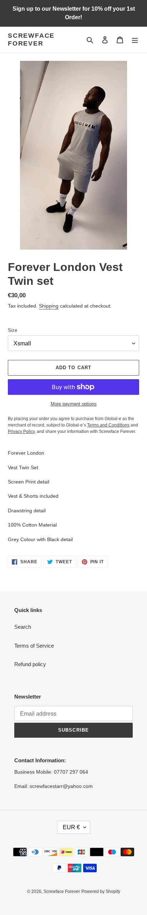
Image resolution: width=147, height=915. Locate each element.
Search (22, 627)
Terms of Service (34, 646)
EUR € (71, 827)
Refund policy (30, 664)
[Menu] (134, 39)
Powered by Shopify (100, 891)
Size (12, 330)
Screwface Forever (31, 39)
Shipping (49, 306)
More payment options (74, 404)
